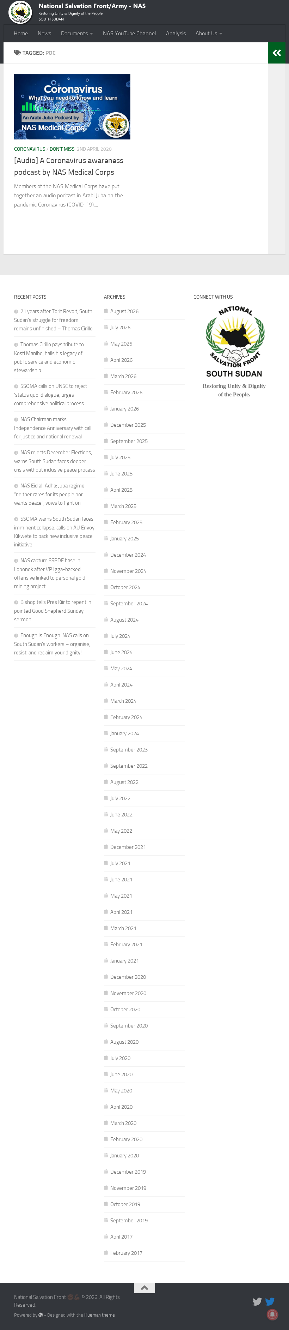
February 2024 (126, 717)
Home (21, 33)
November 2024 (128, 571)
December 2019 (128, 1172)
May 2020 (121, 1091)
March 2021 (123, 928)
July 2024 (120, 636)
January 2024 (124, 733)
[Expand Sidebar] (276, 53)
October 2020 (125, 1009)
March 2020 (123, 1123)
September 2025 (129, 441)
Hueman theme (99, 1315)
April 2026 (121, 360)
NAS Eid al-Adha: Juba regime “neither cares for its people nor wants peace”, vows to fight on (49, 494)
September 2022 (129, 766)
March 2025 (123, 506)
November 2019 (128, 1188)
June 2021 (121, 879)
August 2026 (124, 311)
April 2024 (121, 685)
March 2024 (123, 701)
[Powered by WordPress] (40, 1315)
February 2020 (126, 1139)
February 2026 (126, 392)
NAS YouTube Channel (129, 33)
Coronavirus (29, 149)
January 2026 (124, 409)
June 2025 (121, 474)
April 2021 (121, 912)
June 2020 (121, 1074)
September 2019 (129, 1220)
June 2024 (121, 652)
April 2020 (121, 1107)
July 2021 (120, 863)
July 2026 (120, 327)
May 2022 (121, 831)
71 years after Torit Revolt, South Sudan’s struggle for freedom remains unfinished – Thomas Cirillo (53, 320)
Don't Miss (62, 149)
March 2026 (123, 376)
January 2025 (124, 538)
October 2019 (125, 1204)
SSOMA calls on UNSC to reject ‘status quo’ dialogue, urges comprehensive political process (50, 395)
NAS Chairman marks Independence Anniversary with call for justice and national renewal (52, 428)
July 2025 (120, 457)
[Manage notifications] (272, 1314)
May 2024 (121, 668)
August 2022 (124, 782)
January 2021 (124, 961)
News (44, 33)
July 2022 (120, 798)
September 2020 (129, 1026)
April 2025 (121, 490)
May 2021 (121, 896)
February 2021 (126, 944)
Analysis (176, 33)
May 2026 (121, 344)
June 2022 (121, 814)
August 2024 (124, 620)
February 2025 (126, 522)
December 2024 (128, 555)
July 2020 (120, 1058)
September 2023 (129, 750)
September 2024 (129, 603)
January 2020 (124, 1155)
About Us (206, 33)
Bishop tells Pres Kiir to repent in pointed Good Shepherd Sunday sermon (52, 611)
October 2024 (125, 587)
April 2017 (121, 1237)
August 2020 (124, 1042)
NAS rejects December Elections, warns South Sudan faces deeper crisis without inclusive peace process (54, 461)
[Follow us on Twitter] (257, 1302)
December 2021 (128, 847)
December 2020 (128, 977)
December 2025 (128, 425)
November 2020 (128, 993)
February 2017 (126, 1253)
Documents (74, 33)
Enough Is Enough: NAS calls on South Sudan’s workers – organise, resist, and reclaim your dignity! (52, 644)
